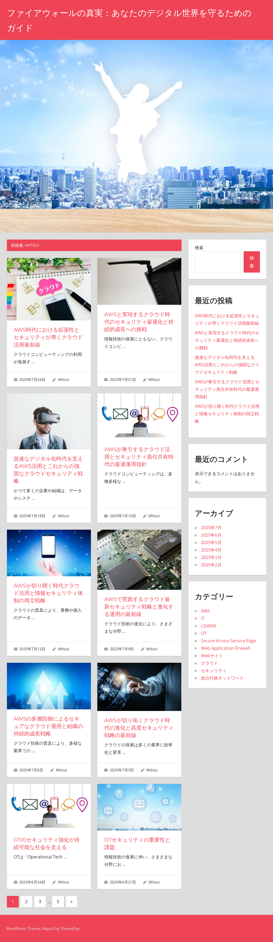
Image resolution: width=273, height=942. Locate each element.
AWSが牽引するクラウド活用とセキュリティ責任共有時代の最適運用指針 (139, 456)
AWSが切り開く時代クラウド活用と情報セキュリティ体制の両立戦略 (48, 593)
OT (204, 633)
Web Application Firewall (225, 648)
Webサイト (212, 656)
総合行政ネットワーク (222, 678)
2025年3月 (211, 557)
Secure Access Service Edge (228, 641)
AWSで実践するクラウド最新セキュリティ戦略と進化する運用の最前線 (139, 606)
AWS (205, 611)
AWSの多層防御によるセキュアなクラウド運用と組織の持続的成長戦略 (48, 726)
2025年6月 (211, 535)
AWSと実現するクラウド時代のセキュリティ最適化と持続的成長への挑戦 (139, 321)
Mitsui (63, 379)
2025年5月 (211, 542)
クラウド (209, 663)
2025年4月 (211, 550)
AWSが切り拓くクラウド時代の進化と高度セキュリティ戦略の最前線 (139, 727)
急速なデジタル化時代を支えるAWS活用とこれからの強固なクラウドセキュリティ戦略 (227, 364)
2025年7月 (211, 527)
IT (202, 618)
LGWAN (208, 626)
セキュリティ (214, 670)
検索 (199, 247)
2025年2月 (211, 565)
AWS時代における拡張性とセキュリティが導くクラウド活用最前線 (48, 337)
